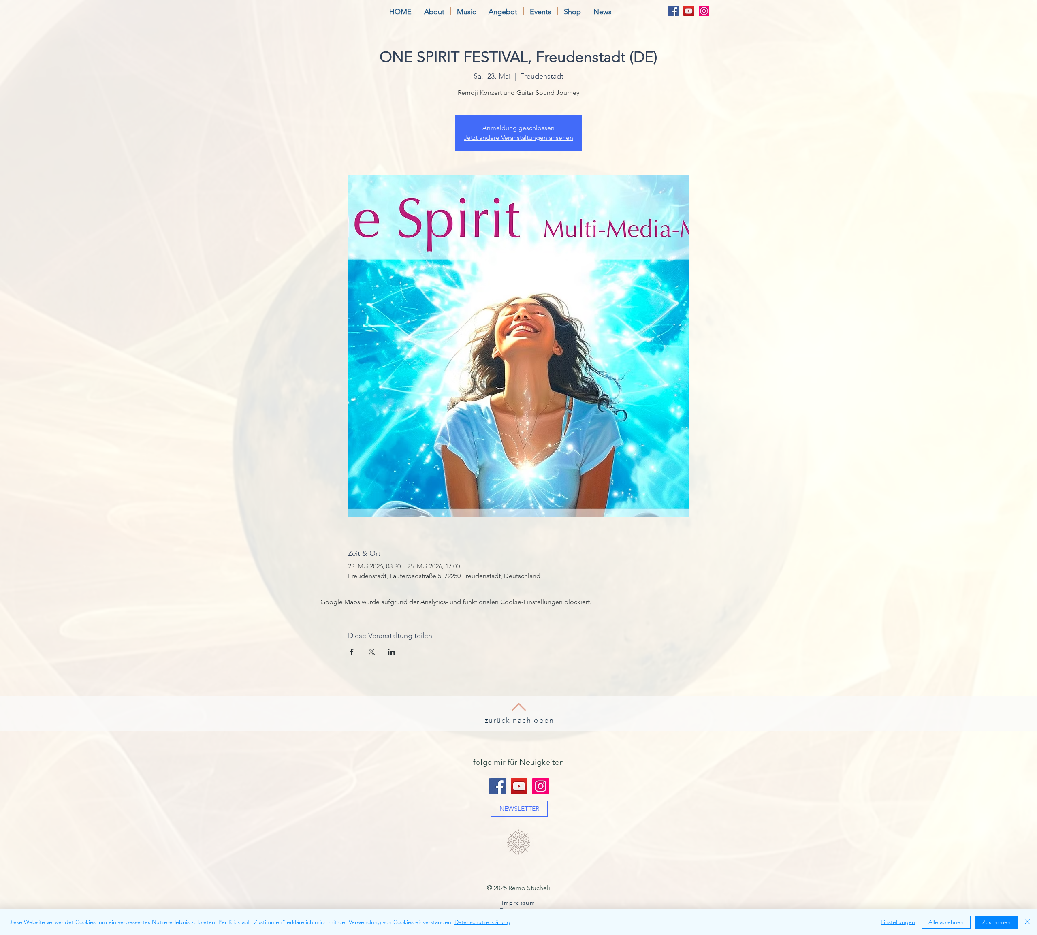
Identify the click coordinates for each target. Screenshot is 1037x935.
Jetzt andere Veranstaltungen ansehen (518, 137)
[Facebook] (673, 11)
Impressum (519, 902)
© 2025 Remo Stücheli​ (518, 888)
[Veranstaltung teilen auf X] (372, 652)
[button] (434, 11)
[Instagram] (704, 11)
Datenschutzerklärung (482, 922)
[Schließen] (1027, 922)
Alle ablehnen (946, 922)
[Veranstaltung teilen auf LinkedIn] (391, 652)
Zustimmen (996, 922)
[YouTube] (688, 11)
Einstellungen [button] (898, 922)
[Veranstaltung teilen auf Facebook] (352, 652)
